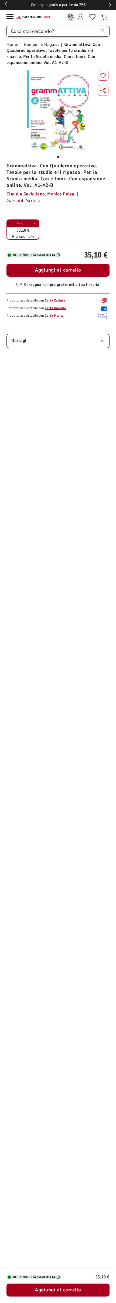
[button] (103, 90)
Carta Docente (55, 308)
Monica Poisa (60, 194)
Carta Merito (54, 315)
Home (12, 45)
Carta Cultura (55, 300)
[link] (70, 17)
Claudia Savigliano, (26, 194)
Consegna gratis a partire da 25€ (58, 4)
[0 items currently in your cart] (104, 17)
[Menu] (11, 17)
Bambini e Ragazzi (41, 45)
